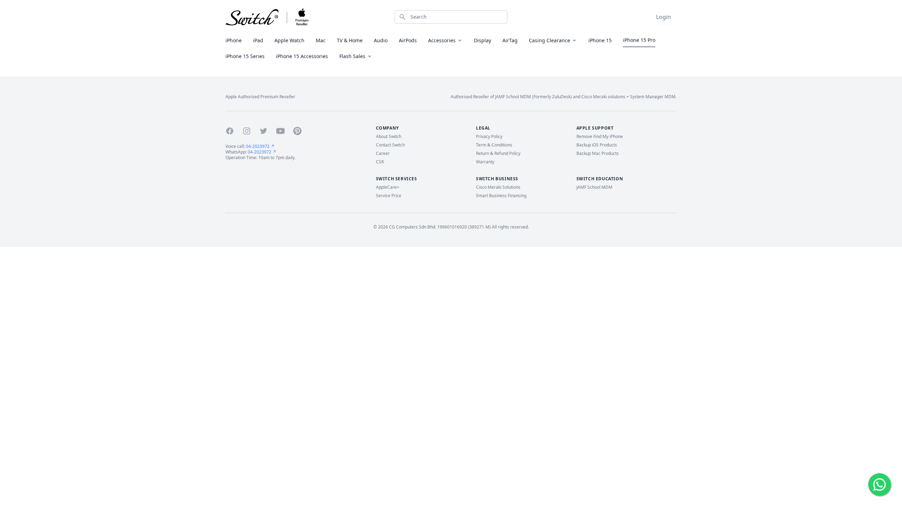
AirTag (510, 40)
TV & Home (350, 40)
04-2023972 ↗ (260, 146)
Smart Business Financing (501, 196)
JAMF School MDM (594, 187)
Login (663, 17)
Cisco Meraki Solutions (498, 187)
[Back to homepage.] (267, 16)
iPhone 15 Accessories (302, 56)
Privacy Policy (489, 136)
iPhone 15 (600, 40)
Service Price (388, 196)
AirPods (408, 40)
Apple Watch (289, 40)
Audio (381, 40)
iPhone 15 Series (245, 56)
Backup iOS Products (596, 145)
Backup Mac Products (597, 153)
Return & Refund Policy (498, 153)
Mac (321, 40)
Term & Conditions (494, 145)
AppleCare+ (387, 187)
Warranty (485, 162)
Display (482, 40)
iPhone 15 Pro (639, 40)
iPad (258, 40)
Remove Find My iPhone (599, 136)
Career (383, 153)
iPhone (234, 40)
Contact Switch (390, 145)
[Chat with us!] (879, 484)
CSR (380, 162)
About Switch (388, 136)
